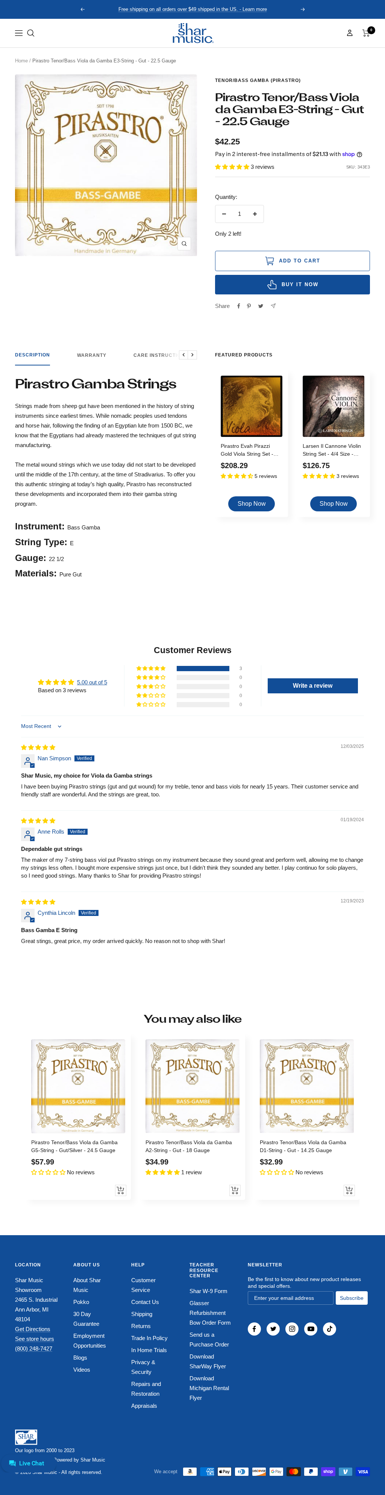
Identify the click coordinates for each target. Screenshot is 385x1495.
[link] (192, 33)
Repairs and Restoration (146, 1389)
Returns (141, 1326)
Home (21, 61)
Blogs (80, 1357)
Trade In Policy (149, 1338)
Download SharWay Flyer (207, 1361)
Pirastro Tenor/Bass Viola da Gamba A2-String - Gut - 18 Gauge (189, 1146)
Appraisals (144, 1406)
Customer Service (143, 1285)
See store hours (34, 1339)
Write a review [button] (312, 685)
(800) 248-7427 (33, 1348)
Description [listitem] (32, 355)
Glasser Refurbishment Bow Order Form (210, 1313)
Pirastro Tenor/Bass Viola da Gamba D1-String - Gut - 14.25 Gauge (303, 1146)
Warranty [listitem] (91, 355)
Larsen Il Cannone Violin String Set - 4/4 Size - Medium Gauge (332, 451)
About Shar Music (87, 1285)
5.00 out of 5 (92, 682)
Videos (81, 1369)
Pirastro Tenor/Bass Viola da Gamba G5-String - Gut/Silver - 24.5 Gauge (74, 1146)
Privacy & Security (143, 1367)
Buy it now (300, 284)
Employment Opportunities (89, 1341)
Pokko (81, 1302)
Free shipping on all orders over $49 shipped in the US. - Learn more (192, 9)
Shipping (141, 1314)
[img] (38, 747)
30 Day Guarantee (86, 1319)
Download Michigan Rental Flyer (209, 1388)
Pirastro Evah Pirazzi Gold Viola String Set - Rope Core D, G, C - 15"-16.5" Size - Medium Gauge (250, 451)
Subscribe (352, 1298)
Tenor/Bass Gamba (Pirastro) (258, 80)
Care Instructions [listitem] (160, 355)
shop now (252, 503)
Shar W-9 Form (208, 1291)
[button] (31, 33)
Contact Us (145, 1302)
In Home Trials (149, 1350)
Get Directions (32, 1329)
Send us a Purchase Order (209, 1339)
